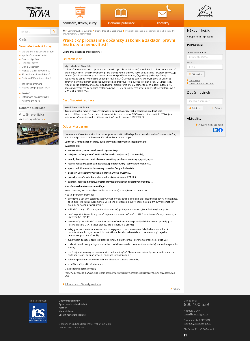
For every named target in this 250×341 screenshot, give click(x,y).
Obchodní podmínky (69, 300)
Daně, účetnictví (30, 66)
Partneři (63, 307)
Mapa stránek (66, 311)
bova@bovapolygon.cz (196, 314)
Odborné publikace (32, 108)
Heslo (189, 62)
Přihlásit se (197, 74)
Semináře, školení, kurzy (80, 30)
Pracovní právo (30, 59)
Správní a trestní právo (34, 55)
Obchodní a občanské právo (108, 30)
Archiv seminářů (31, 100)
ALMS (81, 327)
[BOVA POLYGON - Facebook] (185, 334)
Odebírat (196, 108)
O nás (23, 39)
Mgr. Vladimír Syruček (78, 66)
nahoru (176, 288)
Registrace (194, 80)
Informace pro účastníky (35, 96)
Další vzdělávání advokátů (36, 78)
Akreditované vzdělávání (36, 74)
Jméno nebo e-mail (196, 52)
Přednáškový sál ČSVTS (31, 119)
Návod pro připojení (33, 87)
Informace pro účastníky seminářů (83, 284)
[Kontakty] (163, 12)
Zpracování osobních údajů (73, 304)
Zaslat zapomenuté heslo (201, 83)
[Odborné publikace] (121, 12)
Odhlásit (219, 108)
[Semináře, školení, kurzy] (79, 12)
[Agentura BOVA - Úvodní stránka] (38, 12)
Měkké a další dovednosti (36, 70)
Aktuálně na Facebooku (211, 124)
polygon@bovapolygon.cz (197, 323)
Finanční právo (30, 63)
